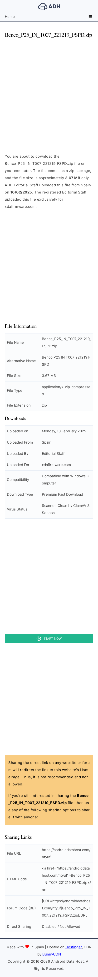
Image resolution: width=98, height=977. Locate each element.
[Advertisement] (49, 92)
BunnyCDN (51, 954)
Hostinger (73, 947)
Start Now (53, 638)
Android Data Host (49, 6)
